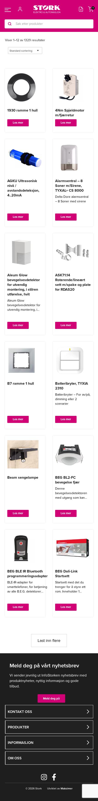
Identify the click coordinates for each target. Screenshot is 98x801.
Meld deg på (51, 698)
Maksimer (66, 788)
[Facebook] (54, 777)
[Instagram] (44, 777)
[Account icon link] (20, 9)
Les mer (18, 122)
